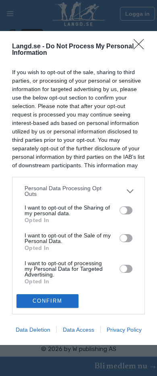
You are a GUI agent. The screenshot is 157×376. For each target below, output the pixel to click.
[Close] (141, 46)
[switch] (126, 210)
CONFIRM (47, 301)
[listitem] (78, 191)
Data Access (78, 329)
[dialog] (78, 188)
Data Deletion (33, 329)
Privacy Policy (124, 329)
